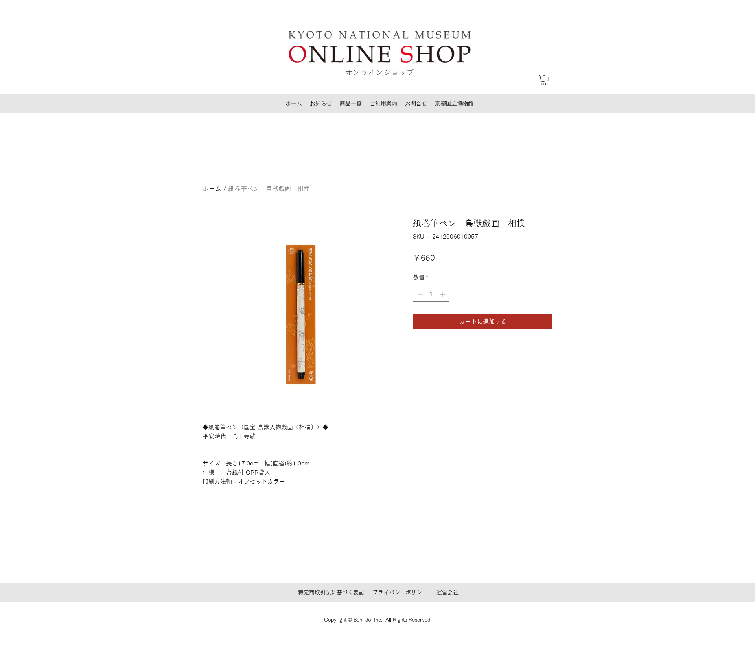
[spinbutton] (431, 294)
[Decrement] (419, 294)
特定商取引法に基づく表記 (331, 592)
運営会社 (447, 592)
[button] (544, 80)
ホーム (212, 189)
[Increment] (443, 294)
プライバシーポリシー (399, 592)
